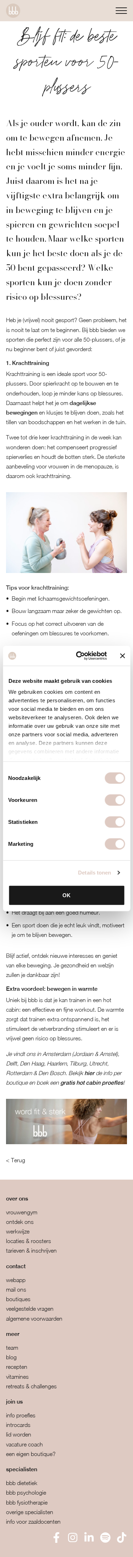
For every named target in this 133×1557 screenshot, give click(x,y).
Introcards (18, 1425)
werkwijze (17, 1231)
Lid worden (18, 1434)
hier (89, 1073)
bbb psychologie (26, 1492)
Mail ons (16, 1289)
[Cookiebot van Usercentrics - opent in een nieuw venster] (79, 656)
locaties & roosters (28, 1241)
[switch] (115, 799)
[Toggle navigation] (121, 10)
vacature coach (24, 1444)
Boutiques (18, 1299)
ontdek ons (20, 1222)
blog (11, 1357)
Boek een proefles (42, 1546)
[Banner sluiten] (122, 655)
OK (66, 895)
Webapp (16, 1280)
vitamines (17, 1376)
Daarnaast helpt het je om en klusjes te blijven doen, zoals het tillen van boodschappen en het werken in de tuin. (66, 412)
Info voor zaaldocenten (33, 1521)
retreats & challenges (31, 1386)
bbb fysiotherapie (27, 1502)
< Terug (15, 1160)
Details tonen (94, 873)
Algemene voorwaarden (34, 1318)
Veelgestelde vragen (30, 1308)
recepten (16, 1367)
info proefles (20, 1415)
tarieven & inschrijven (31, 1250)
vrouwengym (21, 1212)
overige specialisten (29, 1512)
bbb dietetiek (21, 1483)
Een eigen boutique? (31, 1454)
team (12, 1347)
